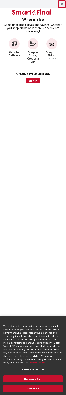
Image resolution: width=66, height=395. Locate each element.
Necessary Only (33, 378)
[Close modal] (62, 4)
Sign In (33, 80)
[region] (33, 355)
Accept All (33, 388)
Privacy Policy (37, 362)
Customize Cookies (33, 369)
